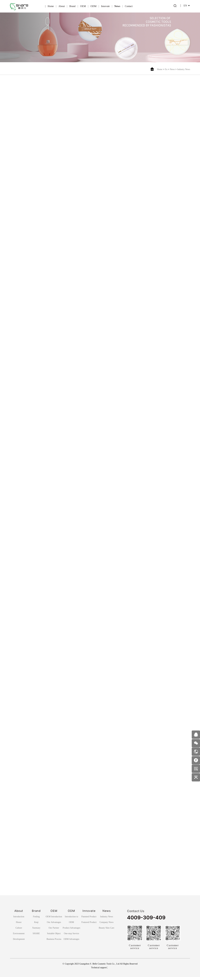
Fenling (36, 916)
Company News (106, 922)
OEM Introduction (54, 916)
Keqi (36, 922)
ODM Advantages (71, 939)
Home (51, 6)
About (61, 6)
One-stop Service (71, 933)
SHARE (36, 933)
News (117, 6)
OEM (83, 6)
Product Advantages (71, 928)
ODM (93, 6)
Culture (18, 928)
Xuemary (36, 928)
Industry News (183, 69)
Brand (72, 6)
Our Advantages (54, 922)
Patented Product (88, 916)
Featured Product (89, 922)
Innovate (105, 6)
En (166, 69)
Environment (19, 933)
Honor (19, 922)
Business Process (54, 939)
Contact (128, 6)
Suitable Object (54, 933)
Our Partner (54, 928)
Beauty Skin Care (106, 928)
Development (19, 939)
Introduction (18, 916)
